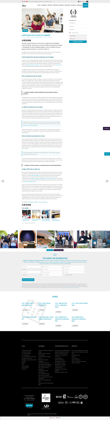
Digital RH (57, 370)
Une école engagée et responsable (29, 356)
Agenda (47, 1)
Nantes (28, 398)
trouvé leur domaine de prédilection (30, 125)
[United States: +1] (70, 32)
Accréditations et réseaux (27, 358)
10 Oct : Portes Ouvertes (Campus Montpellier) (28, 304)
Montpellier (32, 398)
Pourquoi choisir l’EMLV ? (27, 350)
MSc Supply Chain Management (45, 364)
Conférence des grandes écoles (29, 181)
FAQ (31, 37)
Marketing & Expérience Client (61, 372)
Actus (44, 1)
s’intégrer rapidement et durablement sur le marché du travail (42, 178)
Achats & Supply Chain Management (62, 350)
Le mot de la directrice (26, 352)
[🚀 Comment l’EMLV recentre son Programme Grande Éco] (101, 239)
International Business (59, 359)
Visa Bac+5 (24, 369)
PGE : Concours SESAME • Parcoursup (35, 1)
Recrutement (29, 407)
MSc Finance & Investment (43, 375)
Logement (74, 356)
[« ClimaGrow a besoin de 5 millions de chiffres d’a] (64, 239)
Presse (50, 1)
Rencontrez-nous (75, 358)
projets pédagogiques (35, 175)
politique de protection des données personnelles (72, 287)
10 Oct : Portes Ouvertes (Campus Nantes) (44, 304)
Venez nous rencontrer (43, 202)
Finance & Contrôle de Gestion (61, 353)
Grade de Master (25, 366)
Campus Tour (29, 405)
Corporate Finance (59, 367)
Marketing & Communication (61, 369)
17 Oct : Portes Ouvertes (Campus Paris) (80, 304)
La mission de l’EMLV (26, 353)
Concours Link (59, 64)
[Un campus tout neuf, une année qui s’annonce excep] (46, 239)
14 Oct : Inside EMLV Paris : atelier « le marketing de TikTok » (61, 305)
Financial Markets (58, 358)
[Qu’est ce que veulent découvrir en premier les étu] (83, 239)
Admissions (25, 30)
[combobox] (52, 267)
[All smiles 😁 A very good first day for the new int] (9, 239)
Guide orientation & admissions (37, 37)
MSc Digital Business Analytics (44, 366)
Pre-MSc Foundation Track (43, 362)
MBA (39, 381)
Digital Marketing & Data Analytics (62, 352)
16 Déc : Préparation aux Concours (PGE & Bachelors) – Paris (62, 319)
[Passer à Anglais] (24, 1)
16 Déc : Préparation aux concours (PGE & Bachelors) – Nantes (79, 319)
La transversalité (25, 367)
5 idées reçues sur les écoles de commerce (36, 35)
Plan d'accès (51, 413)
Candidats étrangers (76, 355)
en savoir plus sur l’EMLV (33, 202)
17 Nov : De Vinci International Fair (29, 318)
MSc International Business (44, 373)
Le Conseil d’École (26, 355)
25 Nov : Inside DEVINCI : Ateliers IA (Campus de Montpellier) (45, 318)
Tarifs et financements (76, 359)
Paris (25, 398)
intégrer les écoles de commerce (32, 64)
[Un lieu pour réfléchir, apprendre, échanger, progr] (27, 239)
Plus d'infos (25, 310)
